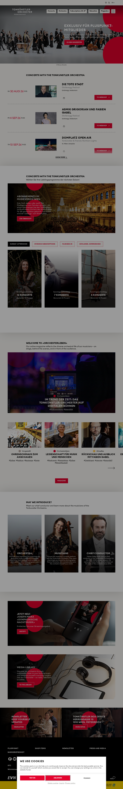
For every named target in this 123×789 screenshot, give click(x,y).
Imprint (61, 783)
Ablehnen (58, 778)
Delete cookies (53, 783)
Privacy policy (70, 783)
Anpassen (87, 778)
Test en (32, 778)
